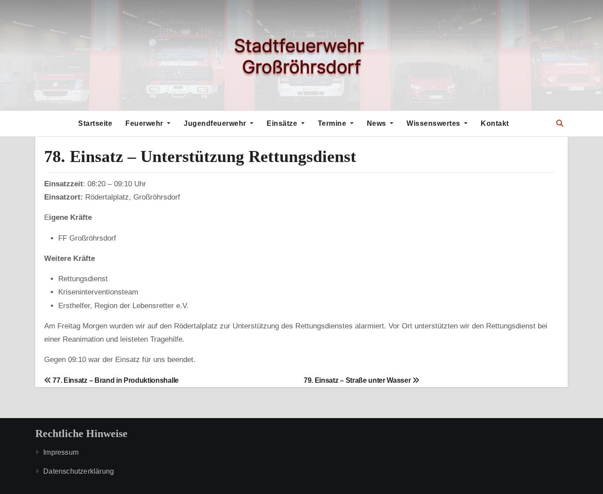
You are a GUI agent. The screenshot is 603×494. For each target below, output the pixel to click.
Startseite (95, 123)
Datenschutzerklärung (78, 471)
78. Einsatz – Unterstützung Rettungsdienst (200, 156)
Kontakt (495, 123)
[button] (560, 123)
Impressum (61, 452)
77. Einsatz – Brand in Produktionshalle (115, 380)
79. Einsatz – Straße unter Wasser (358, 380)
